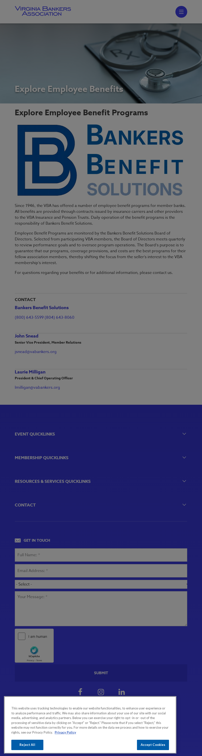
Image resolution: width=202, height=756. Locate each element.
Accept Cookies (153, 745)
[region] (90, 725)
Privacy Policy (65, 732)
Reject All (27, 745)
